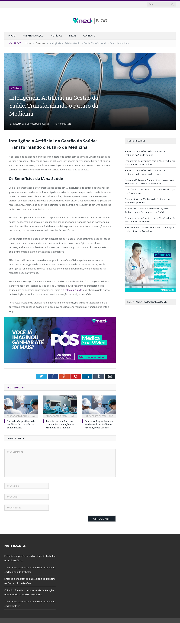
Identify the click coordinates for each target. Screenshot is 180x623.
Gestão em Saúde (72, 289)
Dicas (72, 35)
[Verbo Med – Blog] (90, 19)
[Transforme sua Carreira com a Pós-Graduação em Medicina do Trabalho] (60, 406)
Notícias (56, 35)
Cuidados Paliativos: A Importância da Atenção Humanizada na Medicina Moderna (149, 181)
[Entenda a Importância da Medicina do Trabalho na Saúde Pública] (21, 406)
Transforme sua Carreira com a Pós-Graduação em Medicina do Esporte (150, 219)
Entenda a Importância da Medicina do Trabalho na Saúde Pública (21, 424)
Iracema (17, 123)
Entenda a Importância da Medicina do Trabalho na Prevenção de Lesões (99, 424)
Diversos (16, 87)
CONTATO (89, 35)
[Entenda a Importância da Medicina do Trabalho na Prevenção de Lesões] (99, 406)
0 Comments (64, 123)
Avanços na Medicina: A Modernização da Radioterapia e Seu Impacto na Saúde (147, 210)
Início (11, 35)
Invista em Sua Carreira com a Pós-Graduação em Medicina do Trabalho (149, 229)
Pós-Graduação (33, 35)
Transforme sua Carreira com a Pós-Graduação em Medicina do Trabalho (60, 424)
